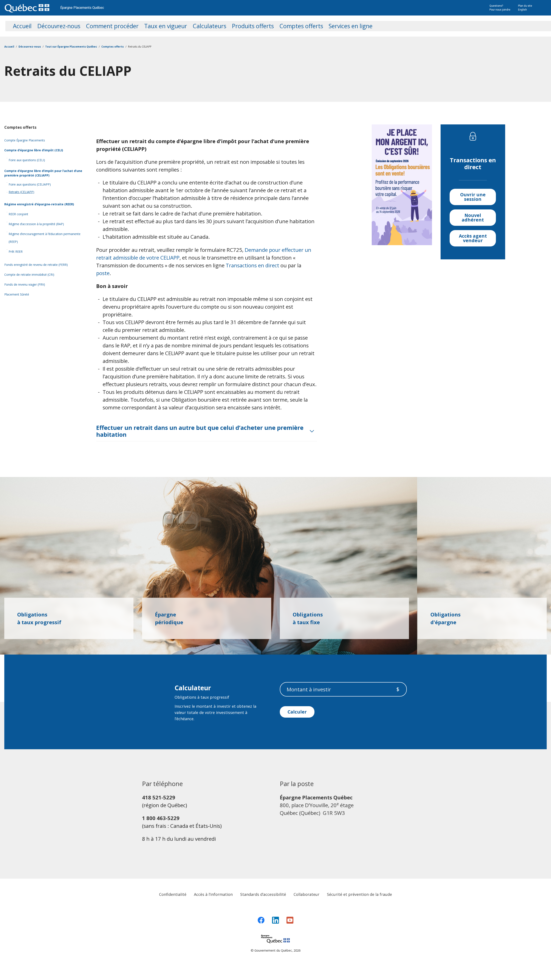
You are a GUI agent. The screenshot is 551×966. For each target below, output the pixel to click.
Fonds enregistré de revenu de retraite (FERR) (36, 265)
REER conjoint (18, 214)
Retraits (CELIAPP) (21, 192)
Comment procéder (112, 26)
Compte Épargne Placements (24, 140)
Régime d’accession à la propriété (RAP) (36, 224)
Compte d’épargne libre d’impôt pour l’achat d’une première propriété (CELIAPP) (43, 173)
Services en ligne (351, 26)
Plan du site (525, 5)
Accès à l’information (213, 894)
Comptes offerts (301, 26)
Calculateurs (209, 26)
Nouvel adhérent (473, 217)
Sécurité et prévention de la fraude (359, 894)
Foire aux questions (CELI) (27, 160)
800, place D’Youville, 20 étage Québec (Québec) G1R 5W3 (317, 805)
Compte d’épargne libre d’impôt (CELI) (33, 150)
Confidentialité (172, 894)
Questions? (496, 5)
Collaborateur (306, 894)
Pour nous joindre (499, 9)
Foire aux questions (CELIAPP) (30, 184)
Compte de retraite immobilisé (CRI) (29, 274)
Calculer (297, 712)
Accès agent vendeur (473, 238)
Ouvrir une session (473, 197)
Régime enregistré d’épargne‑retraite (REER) (39, 204)
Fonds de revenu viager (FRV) (24, 284)
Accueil (22, 26)
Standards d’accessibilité (263, 894)
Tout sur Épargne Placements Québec (71, 46)
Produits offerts (253, 26)
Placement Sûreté (16, 294)
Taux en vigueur (165, 26)
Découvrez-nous (58, 26)
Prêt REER (16, 251)
